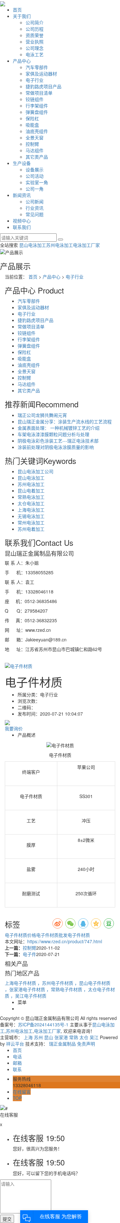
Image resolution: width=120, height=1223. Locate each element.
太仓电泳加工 (31, 503)
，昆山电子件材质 (92, 983)
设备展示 (35, 169)
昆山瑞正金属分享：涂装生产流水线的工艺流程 (65, 421)
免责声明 (86, 1043)
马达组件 (35, 150)
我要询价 (14, 728)
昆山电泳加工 (32, 245)
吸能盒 (32, 125)
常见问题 (35, 214)
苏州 (38, 1037)
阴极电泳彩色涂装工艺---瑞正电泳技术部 (58, 440)
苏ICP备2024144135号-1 (43, 1024)
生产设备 (22, 163)
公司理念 (35, 48)
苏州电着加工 (31, 529)
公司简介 (35, 22)
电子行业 (35, 80)
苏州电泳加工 (59, 245)
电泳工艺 (35, 54)
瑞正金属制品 (62, 1043)
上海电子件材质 (21, 983)
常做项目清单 (39, 93)
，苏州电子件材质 (56, 983)
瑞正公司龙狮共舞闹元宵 (42, 415)
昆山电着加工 (31, 490)
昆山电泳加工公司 (35, 471)
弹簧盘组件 (37, 112)
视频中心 (22, 220)
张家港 (61, 1037)
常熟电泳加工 (31, 497)
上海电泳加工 (31, 509)
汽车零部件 (37, 67)
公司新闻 (35, 201)
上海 (28, 1037)
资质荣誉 (35, 35)
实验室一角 (37, 182)
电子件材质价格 (20, 935)
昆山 (48, 1037)
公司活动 (35, 176)
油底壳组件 (37, 131)
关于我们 (22, 16)
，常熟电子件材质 (65, 989)
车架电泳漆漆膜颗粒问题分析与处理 (53, 434)
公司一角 (35, 188)
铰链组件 (35, 99)
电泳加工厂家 (86, 245)
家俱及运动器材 (41, 73)
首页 (17, 9)
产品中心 (22, 61)
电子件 (29, 954)
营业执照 (35, 41)
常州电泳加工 (31, 522)
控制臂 (32, 144)
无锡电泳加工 (31, 516)
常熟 (73, 1037)
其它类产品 (37, 156)
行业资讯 (35, 208)
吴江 (94, 1037)
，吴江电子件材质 (28, 995)
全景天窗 (35, 137)
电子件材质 (79, 935)
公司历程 (35, 29)
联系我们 (22, 227)
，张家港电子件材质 (25, 989)
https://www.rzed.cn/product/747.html (64, 941)
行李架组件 (37, 105)
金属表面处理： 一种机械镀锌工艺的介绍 (59, 428)
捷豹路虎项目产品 (43, 86)
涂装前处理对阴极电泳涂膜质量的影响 (56, 447)
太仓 (83, 1037)
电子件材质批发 (52, 935)
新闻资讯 (22, 195)
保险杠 (32, 118)
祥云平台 (15, 1043)
